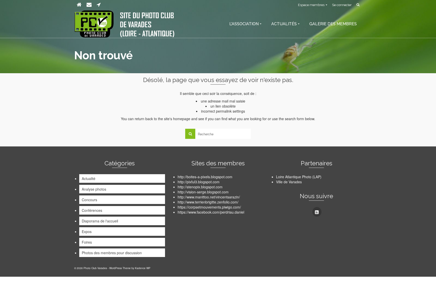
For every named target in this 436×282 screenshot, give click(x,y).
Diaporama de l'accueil (100, 220)
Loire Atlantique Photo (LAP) (298, 176)
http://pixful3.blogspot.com (199, 181)
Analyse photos (94, 189)
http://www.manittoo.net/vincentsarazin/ (209, 196)
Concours (89, 199)
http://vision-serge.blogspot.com (203, 191)
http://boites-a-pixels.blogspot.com (205, 176)
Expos (87, 231)
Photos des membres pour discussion (112, 252)
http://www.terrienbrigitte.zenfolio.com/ (208, 201)
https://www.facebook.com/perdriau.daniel (211, 212)
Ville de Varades (289, 181)
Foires (87, 242)
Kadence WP (142, 268)
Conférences (92, 210)
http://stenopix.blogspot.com (200, 186)
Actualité (88, 178)
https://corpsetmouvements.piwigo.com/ (209, 207)
